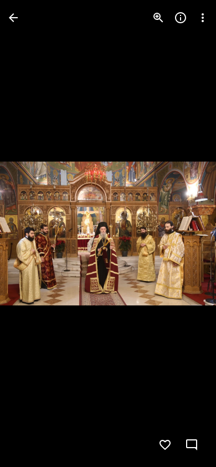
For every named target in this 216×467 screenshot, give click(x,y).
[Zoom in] (158, 18)
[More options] (203, 18)
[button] (31, 233)
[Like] (165, 445)
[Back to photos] (13, 17)
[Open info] (180, 18)
